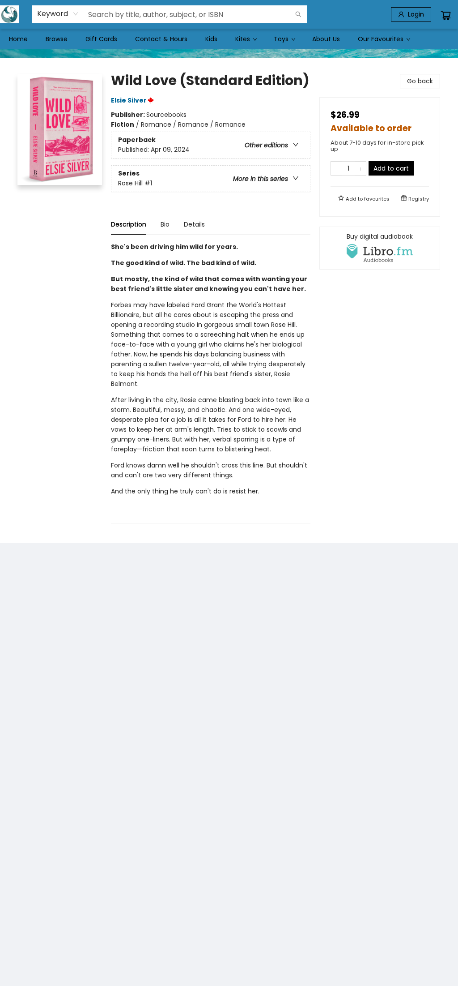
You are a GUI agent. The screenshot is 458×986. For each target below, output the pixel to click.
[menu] (229, 39)
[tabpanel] (210, 382)
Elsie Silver (129, 100)
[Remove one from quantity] (336, 168)
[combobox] (58, 13)
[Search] (298, 14)
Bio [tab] (165, 224)
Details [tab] (194, 224)
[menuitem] (18, 39)
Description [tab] (128, 224)
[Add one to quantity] (360, 168)
